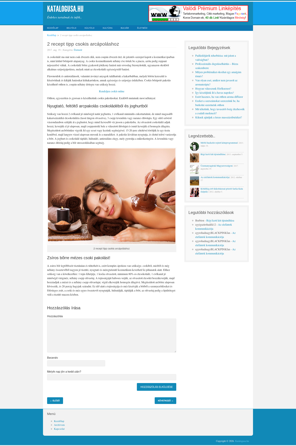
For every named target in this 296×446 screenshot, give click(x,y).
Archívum (59, 424)
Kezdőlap (52, 28)
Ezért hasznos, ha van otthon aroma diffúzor (219, 96)
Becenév (52, 358)
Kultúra (108, 28)
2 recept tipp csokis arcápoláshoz (83, 44)
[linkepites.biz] (198, 21)
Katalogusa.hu (65, 9)
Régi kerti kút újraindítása (220, 220)
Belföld (71, 28)
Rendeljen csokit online (111, 91)
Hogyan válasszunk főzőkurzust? (213, 88)
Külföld (90, 28)
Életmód (142, 28)
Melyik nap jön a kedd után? (64, 371)
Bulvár (125, 28)
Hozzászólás (55, 316)
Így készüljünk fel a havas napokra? (214, 92)
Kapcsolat (59, 428)
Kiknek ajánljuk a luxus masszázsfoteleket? (218, 117)
